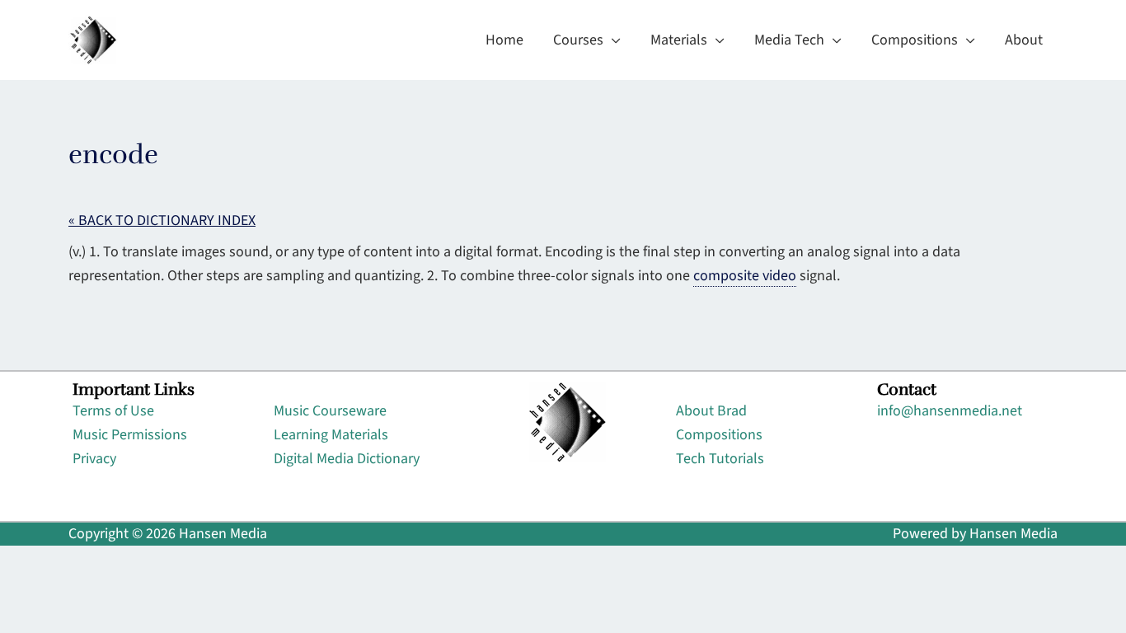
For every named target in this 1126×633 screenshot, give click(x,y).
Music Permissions (130, 434)
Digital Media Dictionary (347, 458)
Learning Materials (331, 434)
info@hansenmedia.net (949, 411)
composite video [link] (744, 275)
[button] (612, 40)
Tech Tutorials (720, 458)
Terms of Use (113, 411)
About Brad (711, 411)
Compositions (719, 434)
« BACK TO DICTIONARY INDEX (162, 220)
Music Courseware (330, 411)
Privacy (94, 458)
